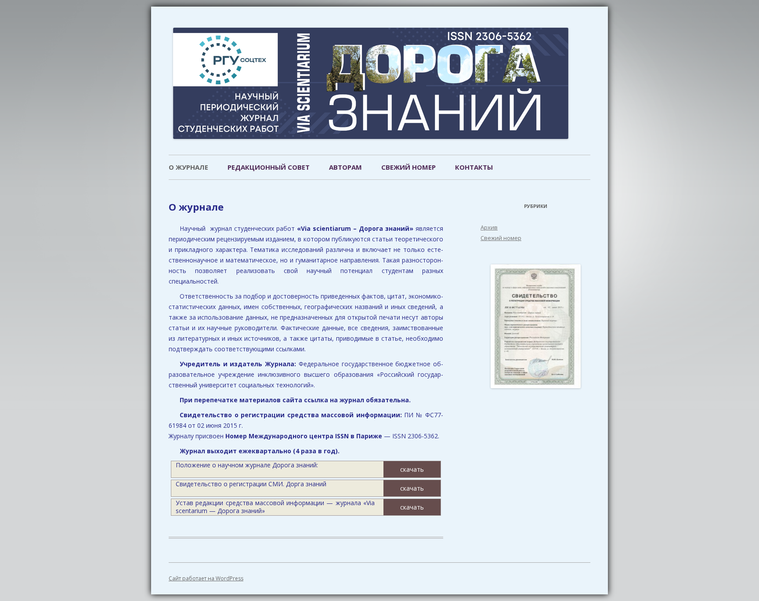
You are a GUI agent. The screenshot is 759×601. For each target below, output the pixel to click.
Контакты (474, 167)
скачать (412, 469)
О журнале (188, 167)
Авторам (345, 167)
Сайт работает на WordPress (206, 578)
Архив (489, 227)
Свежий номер (408, 167)
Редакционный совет (269, 167)
